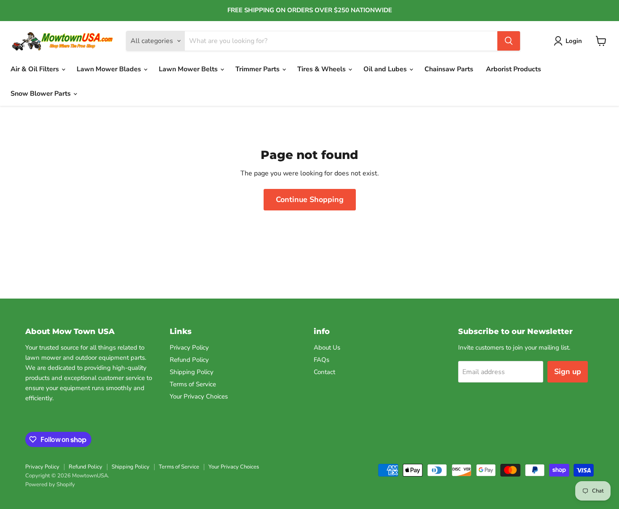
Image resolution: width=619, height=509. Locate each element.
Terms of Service (193, 384)
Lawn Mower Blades (110, 69)
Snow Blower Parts (41, 93)
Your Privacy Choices (199, 396)
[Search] (508, 41)
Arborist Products (513, 69)
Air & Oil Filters (36, 69)
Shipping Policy (191, 372)
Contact (324, 372)
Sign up (567, 371)
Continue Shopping (310, 199)
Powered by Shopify (50, 484)
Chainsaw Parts (448, 69)
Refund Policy (189, 359)
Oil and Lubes (385, 69)
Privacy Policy (189, 347)
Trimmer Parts (258, 69)
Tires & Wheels (322, 69)
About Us (327, 347)
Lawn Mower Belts (189, 69)
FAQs (321, 359)
